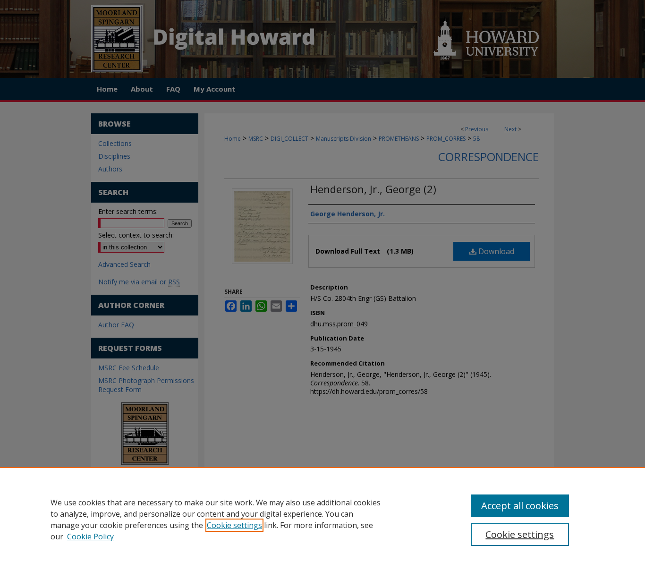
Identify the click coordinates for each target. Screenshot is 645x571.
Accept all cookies (520, 505)
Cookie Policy (90, 536)
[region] (322, 519)
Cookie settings (234, 525)
